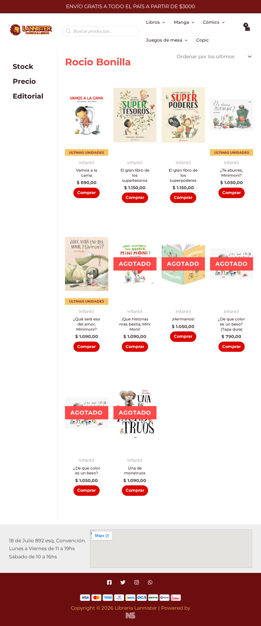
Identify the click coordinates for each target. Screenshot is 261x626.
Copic (202, 40)
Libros (153, 22)
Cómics (211, 22)
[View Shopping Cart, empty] (247, 31)
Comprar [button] (86, 192)
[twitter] (124, 582)
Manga (181, 22)
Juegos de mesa (164, 40)
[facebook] (110, 582)
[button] (162, 22)
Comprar (135, 346)
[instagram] (137, 582)
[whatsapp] (151, 582)
